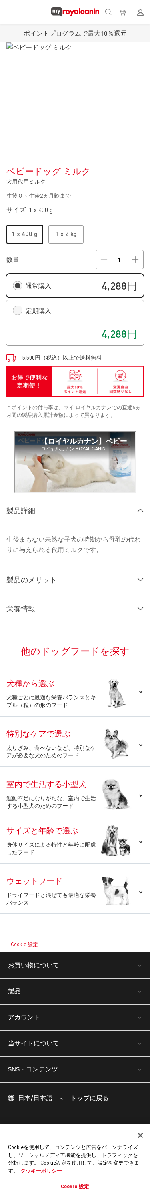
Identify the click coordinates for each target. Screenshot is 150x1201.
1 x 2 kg (66, 233)
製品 (14, 991)
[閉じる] (140, 1135)
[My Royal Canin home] (75, 12)
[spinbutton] (119, 259)
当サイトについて (33, 1043)
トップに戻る (89, 1097)
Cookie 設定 (24, 944)
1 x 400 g (25, 233)
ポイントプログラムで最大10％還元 (75, 33)
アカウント (24, 1017)
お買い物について (33, 965)
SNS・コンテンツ (33, 1069)
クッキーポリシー (41, 1170)
